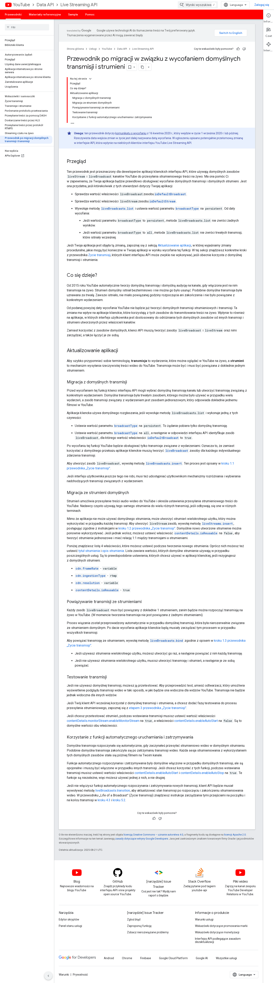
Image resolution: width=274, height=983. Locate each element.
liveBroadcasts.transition (112, 790)
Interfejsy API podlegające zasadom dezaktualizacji (218, 940)
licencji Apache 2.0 (235, 834)
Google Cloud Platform (173, 958)
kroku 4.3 (104, 800)
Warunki (64, 974)
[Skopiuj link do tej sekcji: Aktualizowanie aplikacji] (122, 351)
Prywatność (80, 974)
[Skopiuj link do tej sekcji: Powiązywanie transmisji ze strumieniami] (146, 602)
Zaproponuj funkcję (139, 925)
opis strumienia (113, 551)
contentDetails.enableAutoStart (196, 721)
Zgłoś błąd (133, 919)
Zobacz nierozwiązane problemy (148, 932)
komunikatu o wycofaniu (130, 133)
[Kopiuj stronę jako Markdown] (142, 67)
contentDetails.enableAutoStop (202, 773)
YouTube (21, 4)
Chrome (127, 958)
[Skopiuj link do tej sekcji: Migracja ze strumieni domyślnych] (133, 493)
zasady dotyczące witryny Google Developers (141, 838)
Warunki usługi (204, 919)
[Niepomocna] (244, 49)
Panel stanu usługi (70, 925)
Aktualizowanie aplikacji (174, 245)
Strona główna (75, 48)
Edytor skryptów (69, 919)
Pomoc (89, 14)
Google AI (202, 958)
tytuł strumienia (89, 551)
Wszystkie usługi (226, 958)
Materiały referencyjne (45, 14)
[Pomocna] (238, 49)
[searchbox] (27, 27)
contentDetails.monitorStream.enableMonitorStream (103, 721)
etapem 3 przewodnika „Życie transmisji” (157, 708)
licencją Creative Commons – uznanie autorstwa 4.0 (153, 834)
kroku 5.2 (119, 800)
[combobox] (198, 4)
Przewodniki (13, 14)
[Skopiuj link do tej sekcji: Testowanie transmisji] (111, 677)
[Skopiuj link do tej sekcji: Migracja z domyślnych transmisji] (131, 382)
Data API (45, 4)
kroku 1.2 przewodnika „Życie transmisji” (147, 528)
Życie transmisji (99, 255)
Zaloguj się (261, 4)
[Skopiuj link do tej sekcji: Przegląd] (90, 161)
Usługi (93, 48)
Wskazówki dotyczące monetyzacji (217, 932)
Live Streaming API (78, 4)
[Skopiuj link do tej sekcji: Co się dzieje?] (101, 275)
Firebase (145, 958)
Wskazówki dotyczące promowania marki (221, 925)
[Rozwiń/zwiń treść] (90, 78)
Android (109, 958)
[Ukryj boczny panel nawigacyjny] (48, 976)
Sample (73, 14)
